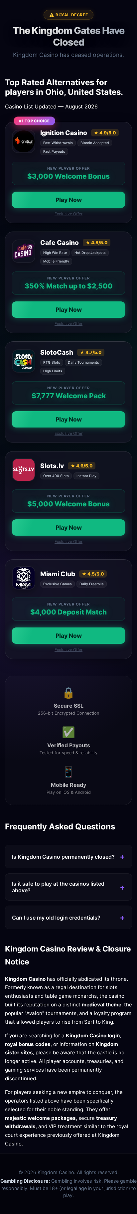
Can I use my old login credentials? (56, 917)
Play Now (69, 199)
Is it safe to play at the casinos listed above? (58, 887)
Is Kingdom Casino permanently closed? (63, 856)
